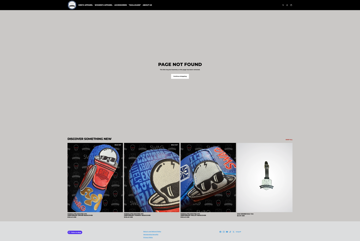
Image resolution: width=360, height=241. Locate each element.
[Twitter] (233, 232)
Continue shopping (180, 76)
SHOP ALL (289, 139)
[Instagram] (224, 232)
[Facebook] (220, 232)
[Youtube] (227, 232)
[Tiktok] (230, 232)
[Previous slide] (70, 177)
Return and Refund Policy (152, 231)
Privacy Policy (148, 237)
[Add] (233, 209)
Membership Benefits (150, 234)
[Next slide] (120, 177)
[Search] (283, 5)
